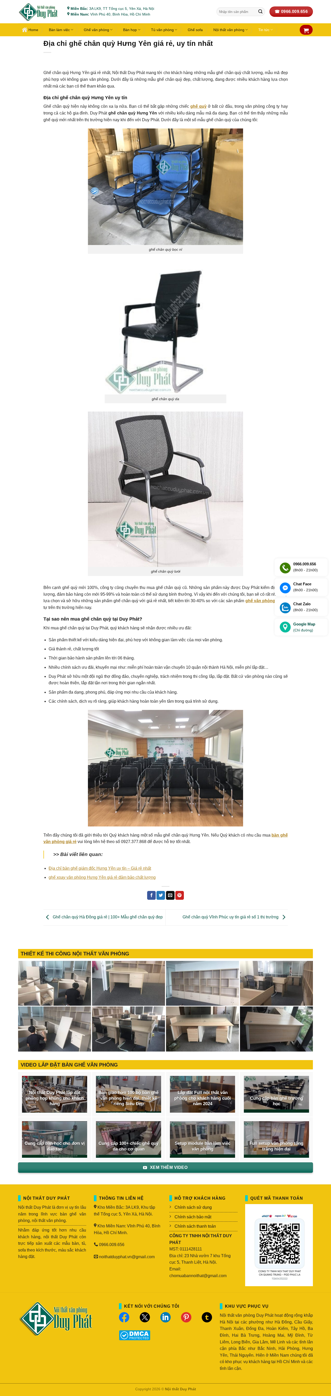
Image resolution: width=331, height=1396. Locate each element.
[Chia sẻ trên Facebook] (151, 895)
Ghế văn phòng (96, 30)
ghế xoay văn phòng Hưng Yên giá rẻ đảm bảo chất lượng (102, 877)
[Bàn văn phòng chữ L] (276, 1029)
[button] (306, 30)
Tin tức (263, 30)
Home (33, 30)
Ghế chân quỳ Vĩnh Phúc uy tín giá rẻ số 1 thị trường (231, 917)
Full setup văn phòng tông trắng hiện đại (276, 1146)
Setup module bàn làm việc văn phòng (202, 1146)
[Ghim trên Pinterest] (179, 895)
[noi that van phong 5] (128, 983)
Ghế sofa (195, 30)
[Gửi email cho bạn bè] (170, 895)
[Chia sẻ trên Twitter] (160, 895)
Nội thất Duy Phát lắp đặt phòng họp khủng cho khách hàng (55, 1098)
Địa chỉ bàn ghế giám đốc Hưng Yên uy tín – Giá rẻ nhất (100, 868)
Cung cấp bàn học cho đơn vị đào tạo (55, 1146)
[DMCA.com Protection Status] (134, 1335)
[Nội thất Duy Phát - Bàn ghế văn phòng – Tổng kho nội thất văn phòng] (38, 11)
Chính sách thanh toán (195, 1226)
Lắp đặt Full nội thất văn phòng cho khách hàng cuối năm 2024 (202, 1098)
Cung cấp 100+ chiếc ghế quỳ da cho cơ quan (129, 1146)
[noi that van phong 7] (54, 983)
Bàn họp (130, 30)
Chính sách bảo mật (193, 1217)
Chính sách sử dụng (193, 1207)
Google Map (304, 627)
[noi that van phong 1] (128, 1029)
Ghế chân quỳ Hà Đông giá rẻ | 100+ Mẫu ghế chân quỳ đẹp (107, 917)
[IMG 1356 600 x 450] (202, 1029)
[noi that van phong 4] (202, 983)
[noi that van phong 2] (54, 1029)
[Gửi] (260, 11)
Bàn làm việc (59, 30)
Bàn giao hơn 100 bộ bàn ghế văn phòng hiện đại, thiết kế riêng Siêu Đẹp (129, 1098)
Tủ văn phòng (162, 30)
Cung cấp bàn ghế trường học (276, 1101)
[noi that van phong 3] (276, 983)
